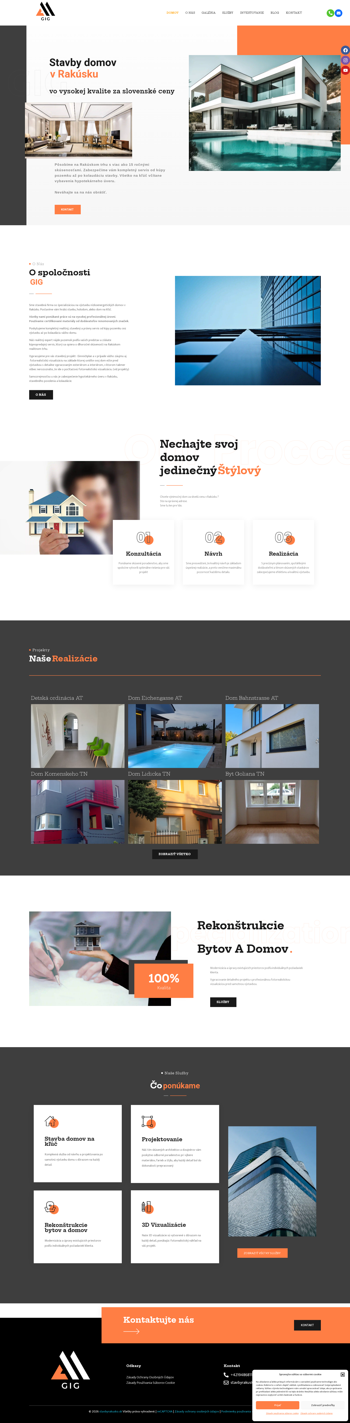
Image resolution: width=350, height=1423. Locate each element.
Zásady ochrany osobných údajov (316, 1413)
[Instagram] (345, 60)
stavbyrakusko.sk (110, 1411)
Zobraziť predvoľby (323, 1405)
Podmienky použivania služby (240, 1411)
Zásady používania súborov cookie (282, 1413)
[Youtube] (345, 70)
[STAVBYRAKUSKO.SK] (60, 12)
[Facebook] (345, 50)
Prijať (277, 1405)
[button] (343, 1374)
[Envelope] (338, 13)
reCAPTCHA (165, 1411)
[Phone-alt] (330, 13)
